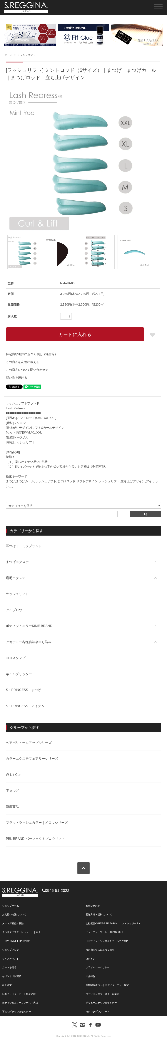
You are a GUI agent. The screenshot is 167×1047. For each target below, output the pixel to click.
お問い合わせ (93, 905)
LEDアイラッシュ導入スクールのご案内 (107, 941)
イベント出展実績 (11, 976)
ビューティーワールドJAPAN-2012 (104, 932)
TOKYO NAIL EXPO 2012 (16, 941)
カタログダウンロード (98, 1011)
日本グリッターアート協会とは (19, 994)
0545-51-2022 (57, 890)
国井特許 (90, 976)
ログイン (90, 958)
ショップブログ (10, 949)
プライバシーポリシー (98, 967)
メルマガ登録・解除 (13, 923)
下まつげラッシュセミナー (16, 1011)
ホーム (9, 55)
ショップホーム (10, 905)
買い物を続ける (16, 377)
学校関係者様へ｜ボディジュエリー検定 (107, 985)
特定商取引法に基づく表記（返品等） (32, 354)
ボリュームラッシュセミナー (101, 1002)
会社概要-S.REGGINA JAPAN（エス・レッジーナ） (113, 923)
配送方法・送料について (99, 914)
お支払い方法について (14, 914)
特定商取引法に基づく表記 (100, 949)
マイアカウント (10, 958)
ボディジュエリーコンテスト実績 (20, 1002)
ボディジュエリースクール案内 (102, 994)
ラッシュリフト (26, 55)
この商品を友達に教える (22, 362)
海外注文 (7, 985)
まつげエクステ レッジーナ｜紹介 (21, 932)
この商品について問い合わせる (27, 369)
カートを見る (9, 967)
